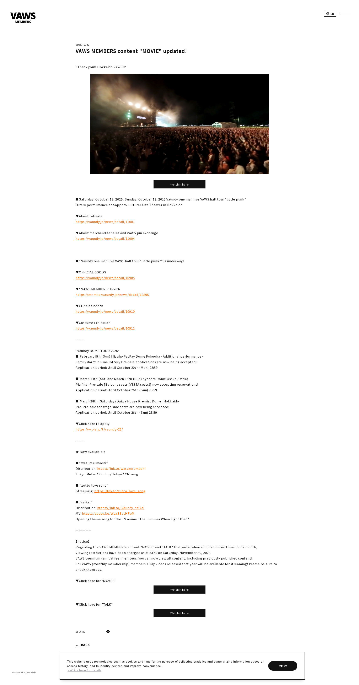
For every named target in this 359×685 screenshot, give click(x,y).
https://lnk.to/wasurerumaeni (121, 468)
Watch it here (179, 184)
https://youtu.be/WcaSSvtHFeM (108, 513)
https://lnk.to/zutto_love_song (119, 491)
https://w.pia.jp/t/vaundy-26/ (99, 429)
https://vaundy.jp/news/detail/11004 (105, 238)
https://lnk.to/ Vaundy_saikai (120, 507)
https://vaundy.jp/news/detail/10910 (105, 311)
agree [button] (283, 665)
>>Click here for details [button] (84, 670)
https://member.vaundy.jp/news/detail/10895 (112, 294)
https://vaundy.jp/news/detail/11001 (105, 221)
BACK (85, 645)
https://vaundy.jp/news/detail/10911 (105, 328)
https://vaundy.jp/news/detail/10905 (105, 277)
